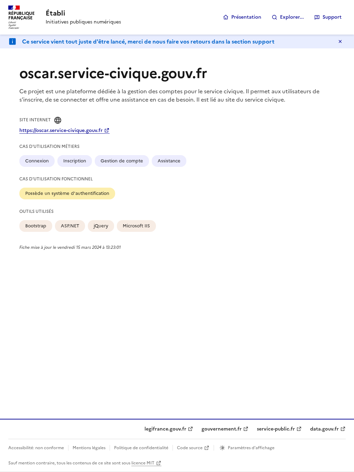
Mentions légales (89, 448)
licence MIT (143, 463)
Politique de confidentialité (141, 448)
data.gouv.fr (324, 429)
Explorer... (292, 17)
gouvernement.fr (222, 429)
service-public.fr (276, 429)
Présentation (246, 17)
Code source (190, 448)
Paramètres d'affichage (251, 448)
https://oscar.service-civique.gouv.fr (61, 130)
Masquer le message (340, 41)
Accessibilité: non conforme (36, 448)
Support (332, 17)
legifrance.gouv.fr (165, 429)
